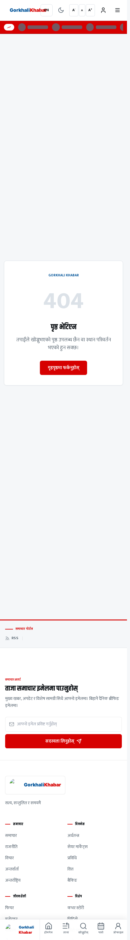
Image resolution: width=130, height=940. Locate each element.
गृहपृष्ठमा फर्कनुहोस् (64, 368)
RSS (14, 638)
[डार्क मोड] (61, 10)
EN (46, 10)
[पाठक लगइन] (103, 10)
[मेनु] (117, 10)
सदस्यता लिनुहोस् (59, 741)
